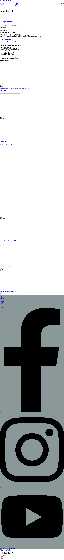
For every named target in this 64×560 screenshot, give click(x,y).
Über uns (2, 297)
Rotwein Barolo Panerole (5, 83)
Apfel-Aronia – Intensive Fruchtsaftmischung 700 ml (10, 240)
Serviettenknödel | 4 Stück (5, 266)
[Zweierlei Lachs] (14, 88)
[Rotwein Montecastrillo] (10, 113)
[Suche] (59, 3)
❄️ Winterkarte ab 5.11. (6, 6)
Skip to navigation (3, 0)
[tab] (4, 20)
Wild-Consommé (3, 141)
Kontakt (2, 298)
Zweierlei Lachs (3, 90)
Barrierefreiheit (13, 548)
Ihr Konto (2, 305)
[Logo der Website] (6, 4)
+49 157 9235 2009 (4, 41)
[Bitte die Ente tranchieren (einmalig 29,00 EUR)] (10, 289)
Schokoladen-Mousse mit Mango (6, 215)
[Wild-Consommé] (10, 139)
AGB (7, 548)
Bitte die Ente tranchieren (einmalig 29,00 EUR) (9, 291)
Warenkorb (62, 3)
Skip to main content (9, 0)
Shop (2, 296)
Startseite (1, 6)
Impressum (5, 548)
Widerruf (10, 548)
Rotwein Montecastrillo (4, 115)
